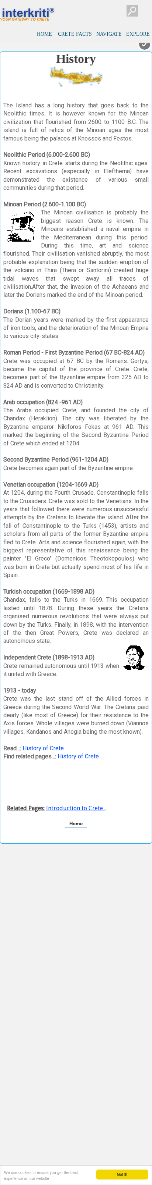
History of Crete (43, 748)
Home (76, 823)
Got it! (122, 1174)
